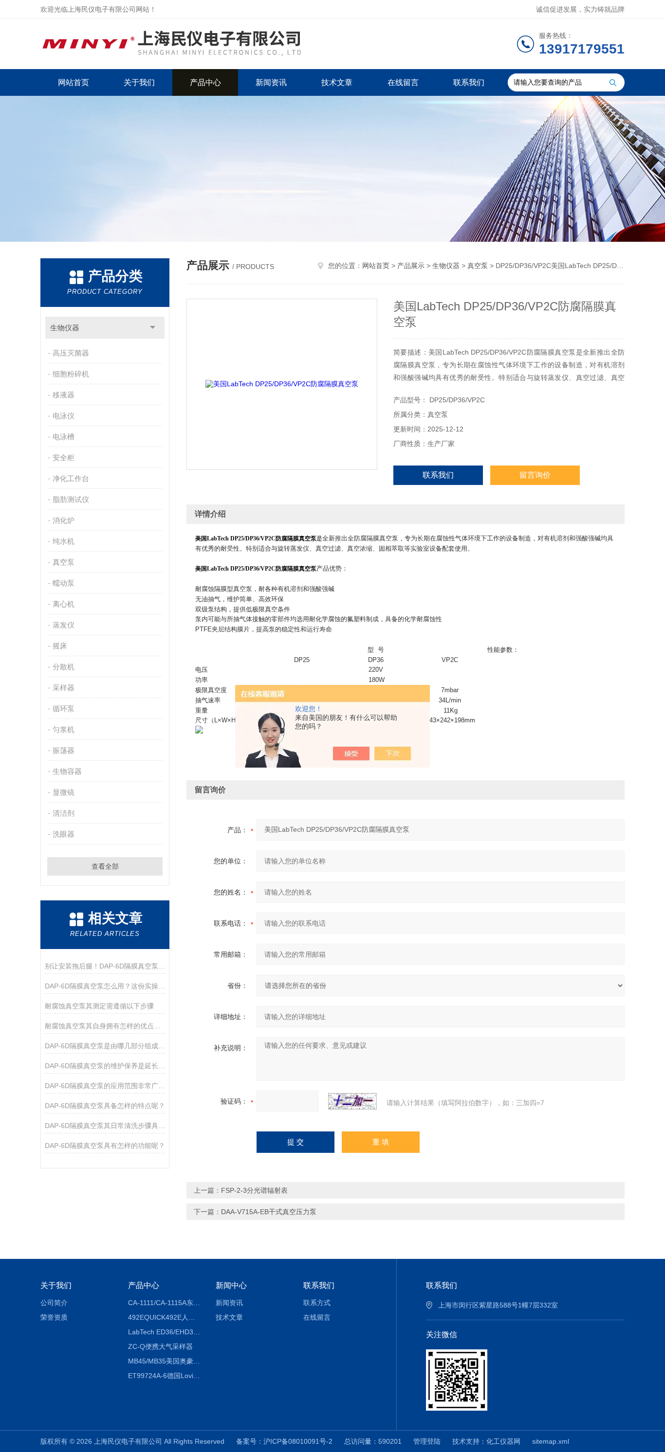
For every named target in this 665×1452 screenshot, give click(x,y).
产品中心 (205, 82)
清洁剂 (63, 813)
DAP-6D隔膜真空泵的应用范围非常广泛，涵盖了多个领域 (105, 1086)
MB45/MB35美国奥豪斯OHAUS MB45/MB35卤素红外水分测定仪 (165, 1361)
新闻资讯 (271, 82)
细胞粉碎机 (71, 374)
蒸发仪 (63, 625)
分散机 (63, 667)
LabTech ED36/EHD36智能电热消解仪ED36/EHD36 (165, 1332)
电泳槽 (63, 436)
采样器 (63, 687)
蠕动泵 (63, 583)
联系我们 (468, 82)
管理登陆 (427, 1441)
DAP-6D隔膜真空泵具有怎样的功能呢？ (105, 1145)
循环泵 (63, 708)
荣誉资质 (54, 1317)
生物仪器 (64, 327)
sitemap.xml (550, 1441)
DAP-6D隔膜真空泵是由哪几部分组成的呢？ (105, 1046)
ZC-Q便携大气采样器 (160, 1346)
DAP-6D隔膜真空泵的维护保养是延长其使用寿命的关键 (105, 1066)
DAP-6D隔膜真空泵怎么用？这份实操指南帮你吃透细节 (105, 986)
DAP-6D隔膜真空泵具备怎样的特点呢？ (105, 1106)
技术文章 (336, 82)
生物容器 (67, 771)
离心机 (63, 604)
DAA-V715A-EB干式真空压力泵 (268, 1212)
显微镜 (63, 792)
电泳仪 (63, 416)
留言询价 (535, 475)
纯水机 (63, 541)
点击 (153, 328)
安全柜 (63, 457)
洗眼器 (63, 834)
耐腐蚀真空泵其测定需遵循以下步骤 (99, 1006)
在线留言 (403, 82)
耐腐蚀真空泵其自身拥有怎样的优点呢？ (105, 1026)
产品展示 (411, 265)
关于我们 (139, 82)
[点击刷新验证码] (352, 1101)
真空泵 (63, 562)
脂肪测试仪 (71, 499)
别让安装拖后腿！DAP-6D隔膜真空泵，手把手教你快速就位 (105, 966)
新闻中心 (231, 1285)
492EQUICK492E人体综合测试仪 (165, 1317)
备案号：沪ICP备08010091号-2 (284, 1441)
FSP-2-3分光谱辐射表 (254, 1190)
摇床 (60, 646)
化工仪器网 (503, 1441)
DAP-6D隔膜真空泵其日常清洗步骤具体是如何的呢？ (105, 1125)
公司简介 (54, 1303)
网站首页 (73, 82)
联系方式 (317, 1303)
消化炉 (63, 520)
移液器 (63, 395)
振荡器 (63, 750)
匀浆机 (63, 729)
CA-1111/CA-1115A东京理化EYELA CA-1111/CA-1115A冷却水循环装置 (165, 1303)
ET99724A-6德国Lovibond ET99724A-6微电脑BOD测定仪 (165, 1376)
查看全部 (105, 866)
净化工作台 (71, 478)
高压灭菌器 (71, 353)
